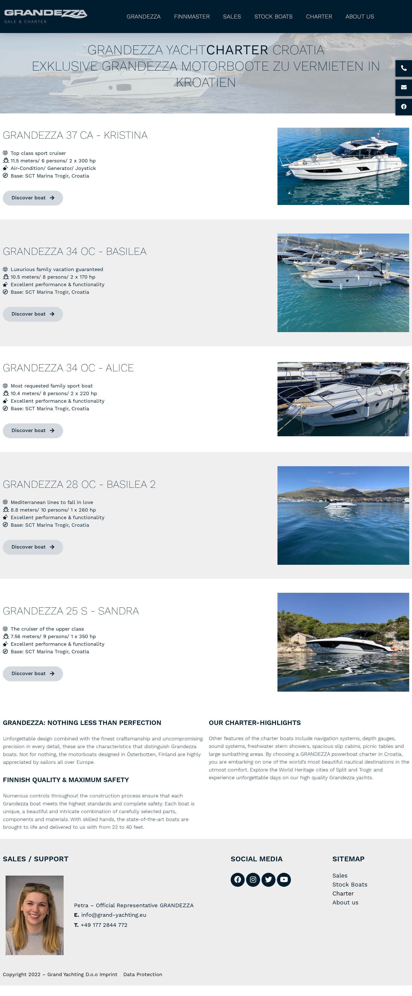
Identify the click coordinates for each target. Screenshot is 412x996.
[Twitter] (268, 880)
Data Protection (142, 974)
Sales (232, 16)
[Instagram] (253, 880)
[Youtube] (284, 880)
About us (360, 16)
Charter (319, 16)
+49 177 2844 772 (104, 925)
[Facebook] (238, 880)
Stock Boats (273, 16)
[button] (33, 198)
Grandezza (144, 16)
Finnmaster (192, 16)
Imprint (108, 974)
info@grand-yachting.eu (113, 914)
